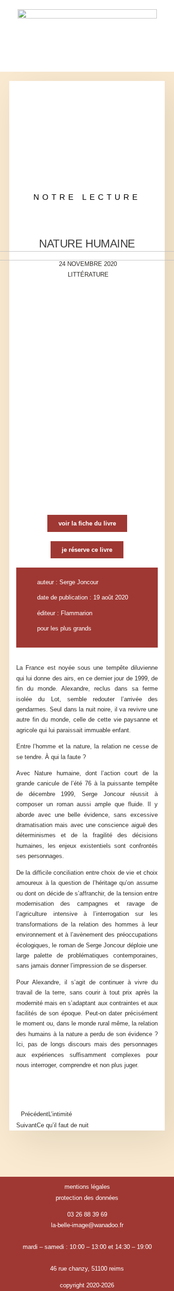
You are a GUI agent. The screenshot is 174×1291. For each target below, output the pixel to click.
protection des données (87, 1197)
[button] (87, 59)
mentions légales (87, 1186)
